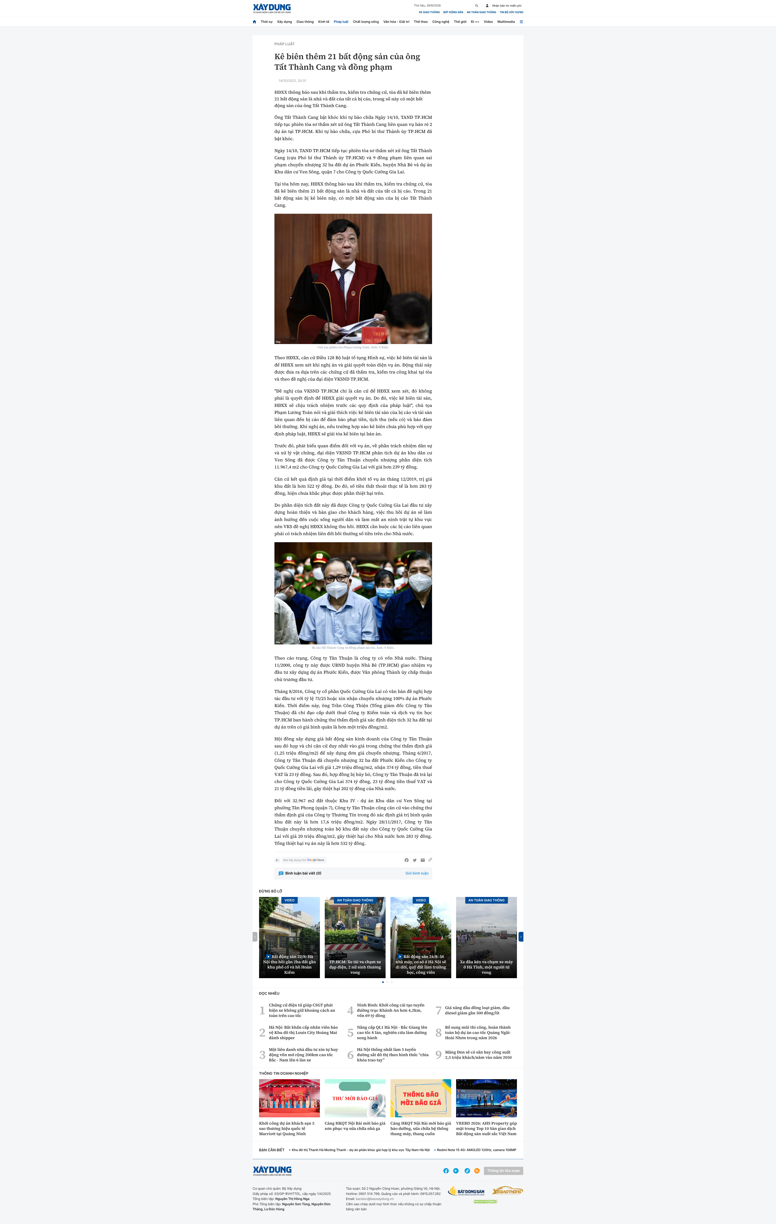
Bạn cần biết (272, 1150)
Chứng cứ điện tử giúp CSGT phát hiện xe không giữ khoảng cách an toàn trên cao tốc (302, 1010)
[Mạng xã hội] (467, 1170)
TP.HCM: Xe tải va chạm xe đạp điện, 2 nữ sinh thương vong (355, 967)
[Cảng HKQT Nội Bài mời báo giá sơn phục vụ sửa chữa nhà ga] (355, 1098)
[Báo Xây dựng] (272, 8)
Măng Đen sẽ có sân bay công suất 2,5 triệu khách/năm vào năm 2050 (478, 1054)
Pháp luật (341, 22)
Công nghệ (440, 22)
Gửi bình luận (417, 873)
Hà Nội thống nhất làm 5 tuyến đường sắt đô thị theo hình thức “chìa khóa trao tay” (393, 1055)
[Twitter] (414, 860)
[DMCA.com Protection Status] (485, 1202)
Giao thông (305, 22)
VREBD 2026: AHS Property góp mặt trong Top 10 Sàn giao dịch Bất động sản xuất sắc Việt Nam (486, 1128)
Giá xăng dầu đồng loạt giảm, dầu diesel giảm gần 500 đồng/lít (477, 1010)
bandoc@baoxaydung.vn (375, 1199)
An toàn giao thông (481, 12)
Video (488, 22)
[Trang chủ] (254, 22)
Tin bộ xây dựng (511, 12)
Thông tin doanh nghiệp (283, 1073)
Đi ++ (475, 22)
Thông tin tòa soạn (503, 1171)
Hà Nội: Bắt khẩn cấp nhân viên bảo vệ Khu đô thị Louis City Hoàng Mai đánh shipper (303, 1032)
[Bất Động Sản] (466, 1191)
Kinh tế (323, 22)
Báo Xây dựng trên (294, 860)
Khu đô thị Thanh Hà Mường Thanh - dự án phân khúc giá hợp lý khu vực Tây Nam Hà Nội (361, 1150)
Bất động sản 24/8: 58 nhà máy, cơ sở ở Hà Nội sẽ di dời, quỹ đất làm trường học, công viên (420, 964)
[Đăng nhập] (487, 6)
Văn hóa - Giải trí (396, 22)
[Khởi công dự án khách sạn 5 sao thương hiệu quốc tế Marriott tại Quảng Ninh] (289, 1098)
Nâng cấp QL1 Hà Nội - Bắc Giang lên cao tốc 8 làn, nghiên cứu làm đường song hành (392, 1032)
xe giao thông (429, 12)
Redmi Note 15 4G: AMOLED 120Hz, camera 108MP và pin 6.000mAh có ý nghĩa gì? (501, 1150)
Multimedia (506, 22)
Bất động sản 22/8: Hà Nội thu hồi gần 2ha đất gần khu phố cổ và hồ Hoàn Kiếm (289, 964)
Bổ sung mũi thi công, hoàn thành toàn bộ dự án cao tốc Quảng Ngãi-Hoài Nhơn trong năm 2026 (478, 1032)
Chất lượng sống (366, 22)
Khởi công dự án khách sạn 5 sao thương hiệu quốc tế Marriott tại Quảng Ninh (286, 1128)
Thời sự (266, 22)
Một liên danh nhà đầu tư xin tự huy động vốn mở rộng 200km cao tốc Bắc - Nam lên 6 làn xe (303, 1055)
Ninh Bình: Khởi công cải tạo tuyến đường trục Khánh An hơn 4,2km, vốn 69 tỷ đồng (391, 1010)
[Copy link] (430, 860)
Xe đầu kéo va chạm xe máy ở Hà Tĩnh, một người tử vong (486, 967)
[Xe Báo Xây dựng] (507, 1190)
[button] (383, 982)
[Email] (422, 860)
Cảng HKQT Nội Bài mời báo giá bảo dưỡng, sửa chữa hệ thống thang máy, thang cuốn (420, 1128)
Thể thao (421, 22)
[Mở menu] (521, 22)
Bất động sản (453, 12)
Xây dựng (284, 22)
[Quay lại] (277, 860)
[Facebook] (406, 860)
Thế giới (460, 22)
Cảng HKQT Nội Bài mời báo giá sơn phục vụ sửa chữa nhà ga (355, 1126)
